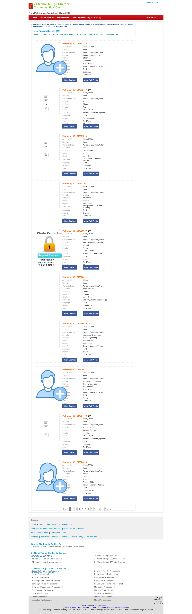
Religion (35, 547)
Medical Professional (103, 590)
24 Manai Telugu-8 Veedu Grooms (109, 562)
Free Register (78, 18)
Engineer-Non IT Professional (107, 571)
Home (34, 18)
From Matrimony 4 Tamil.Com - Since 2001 (49, 13)
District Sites (42, 532)
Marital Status (54, 547)
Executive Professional (104, 577)
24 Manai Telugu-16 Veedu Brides (47, 559)
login (50, 260)
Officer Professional (103, 597)
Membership (63, 18)
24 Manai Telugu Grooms (105, 555)
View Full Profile (91, 80)
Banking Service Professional (44, 584)
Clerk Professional (40, 593)
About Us (45, 537)
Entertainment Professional (106, 574)
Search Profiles (47, 18)
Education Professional (42, 600)
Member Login (152, 3)
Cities (43, 547)
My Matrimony (94, 18)
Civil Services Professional (43, 590)
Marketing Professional (104, 587)
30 (106, 509)
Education (67, 547)
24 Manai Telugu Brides (42, 555)
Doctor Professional (40, 597)
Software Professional (104, 593)
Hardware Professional (104, 580)
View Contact (69, 80)
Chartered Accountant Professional (47, 587)
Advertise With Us (39, 528)
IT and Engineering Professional (108, 584)
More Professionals (102, 600)
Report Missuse (77, 528)
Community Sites (58, 532)
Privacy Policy (77, 537)
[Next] (46, 110)
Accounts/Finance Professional (45, 571)
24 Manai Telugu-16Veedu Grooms (109, 559)
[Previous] (46, 99)
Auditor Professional (40, 577)
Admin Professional (40, 574)
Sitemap (34, 537)
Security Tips (91, 537)
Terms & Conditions (59, 537)
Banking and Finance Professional (47, 580)
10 (98, 509)
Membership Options (58, 528)
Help (33, 532)
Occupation (79, 547)
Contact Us (151, 17)
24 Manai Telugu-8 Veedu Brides (46, 562)
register (42, 262)
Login (41, 525)
